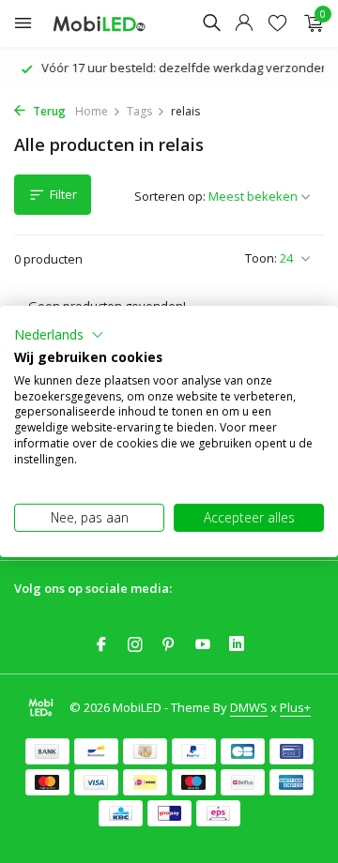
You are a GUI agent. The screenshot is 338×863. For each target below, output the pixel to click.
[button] (59, 335)
